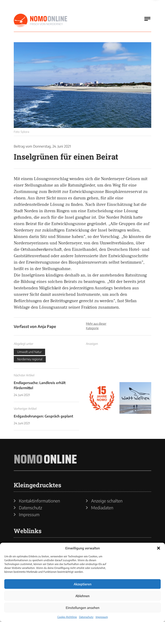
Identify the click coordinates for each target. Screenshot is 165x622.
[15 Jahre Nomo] (102, 398)
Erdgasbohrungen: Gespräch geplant (43, 416)
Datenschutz (86, 617)
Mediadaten (102, 507)
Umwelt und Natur (29, 352)
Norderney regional (29, 359)
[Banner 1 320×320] (102, 364)
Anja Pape (47, 326)
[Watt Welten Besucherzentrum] (135, 398)
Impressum (102, 617)
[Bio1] (82, 85)
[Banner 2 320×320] (135, 364)
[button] (158, 548)
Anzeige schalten (106, 501)
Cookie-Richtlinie (67, 617)
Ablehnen (82, 596)
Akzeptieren (83, 584)
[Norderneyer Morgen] (40, 20)
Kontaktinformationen (39, 501)
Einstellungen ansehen (82, 608)
